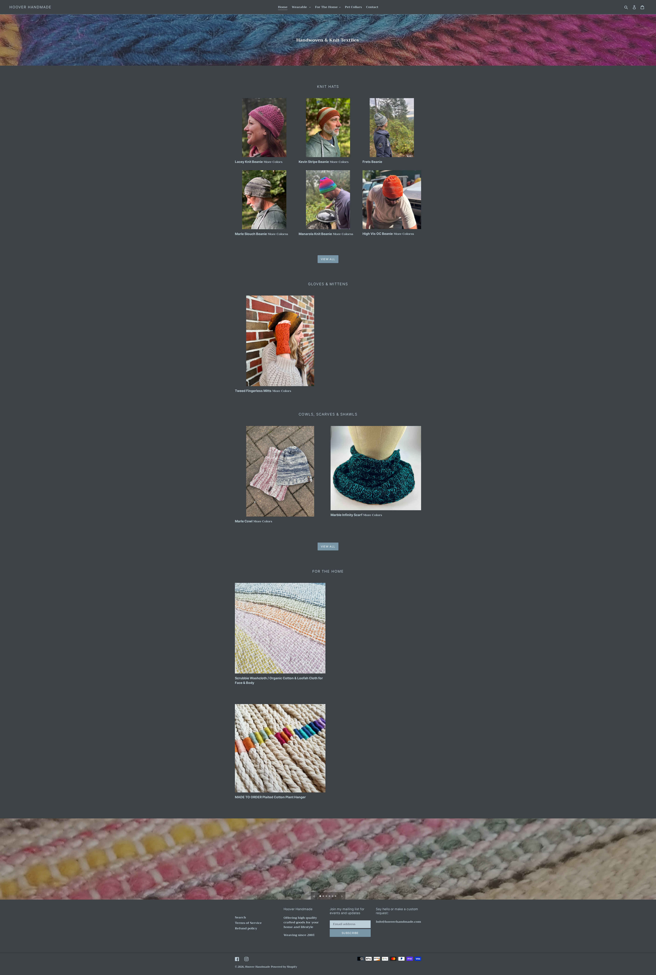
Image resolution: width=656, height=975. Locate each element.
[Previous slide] (314, 896)
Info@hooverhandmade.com (398, 921)
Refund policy (246, 928)
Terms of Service (248, 923)
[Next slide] (341, 896)
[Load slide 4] (330, 896)
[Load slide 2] (324, 896)
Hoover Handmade (30, 7)
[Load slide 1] (320, 896)
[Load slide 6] (336, 896)
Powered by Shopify (284, 967)
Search (240, 917)
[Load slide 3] (327, 896)
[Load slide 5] (333, 896)
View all (328, 259)
